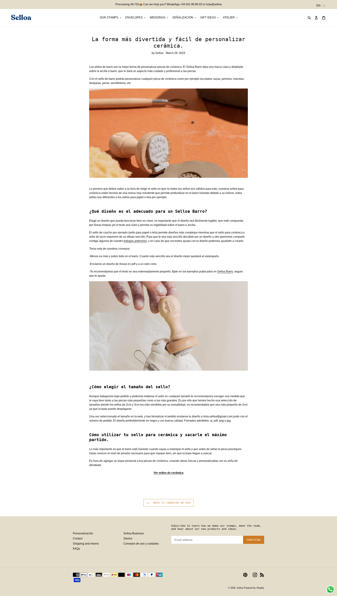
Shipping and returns (86, 543)
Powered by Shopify (254, 588)
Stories (127, 538)
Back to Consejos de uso (171, 502)
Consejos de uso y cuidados (141, 543)
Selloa (240, 588)
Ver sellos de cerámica (168, 472)
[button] (321, 5)
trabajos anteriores (135, 240)
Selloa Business (133, 533)
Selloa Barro (225, 271)
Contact (77, 538)
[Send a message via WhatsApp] (330, 589)
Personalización (83, 533)
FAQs (76, 548)
